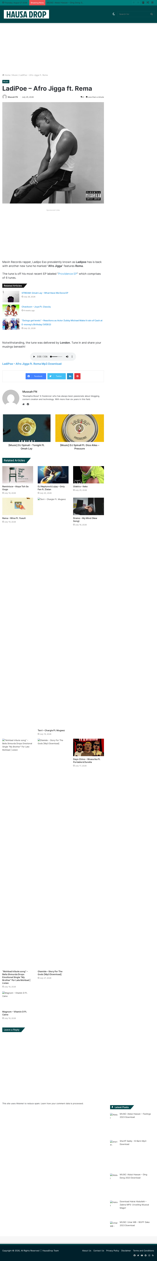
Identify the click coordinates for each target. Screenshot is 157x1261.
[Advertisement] (78, 47)
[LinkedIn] (70, 376)
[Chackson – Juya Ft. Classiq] (10, 310)
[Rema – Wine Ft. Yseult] (17, 506)
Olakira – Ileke (80, 486)
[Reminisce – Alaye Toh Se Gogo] (17, 474)
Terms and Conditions (143, 1250)
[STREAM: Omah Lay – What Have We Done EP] (10, 296)
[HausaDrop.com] (26, 14)
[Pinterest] (77, 376)
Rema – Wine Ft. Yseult (14, 518)
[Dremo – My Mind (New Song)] (88, 506)
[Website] (24, 404)
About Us (86, 1250)
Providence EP (67, 273)
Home (7, 75)
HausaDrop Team (50, 1250)
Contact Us (98, 1250)
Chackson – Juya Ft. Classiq (36, 306)
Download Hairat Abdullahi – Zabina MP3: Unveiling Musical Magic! (134, 1204)
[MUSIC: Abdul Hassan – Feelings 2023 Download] (114, 1124)
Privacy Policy (112, 1250)
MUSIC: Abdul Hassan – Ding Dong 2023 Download (71, 2)
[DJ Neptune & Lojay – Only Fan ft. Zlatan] (53, 474)
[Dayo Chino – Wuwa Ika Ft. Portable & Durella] (88, 747)
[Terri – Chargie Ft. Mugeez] (53, 612)
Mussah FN (13, 97)
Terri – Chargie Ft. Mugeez (51, 730)
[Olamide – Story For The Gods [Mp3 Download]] (53, 853)
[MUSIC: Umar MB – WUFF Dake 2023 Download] (114, 1227)
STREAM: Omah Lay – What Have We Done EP (45, 293)
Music (15, 75)
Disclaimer (126, 1250)
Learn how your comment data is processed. (62, 1103)
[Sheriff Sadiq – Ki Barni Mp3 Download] (114, 1154)
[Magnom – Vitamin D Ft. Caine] (17, 1000)
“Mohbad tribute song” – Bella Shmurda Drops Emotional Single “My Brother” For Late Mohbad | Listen (16, 977)
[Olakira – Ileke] (88, 474)
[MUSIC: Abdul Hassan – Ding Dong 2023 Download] (114, 1185)
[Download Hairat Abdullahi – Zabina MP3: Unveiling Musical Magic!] (114, 1209)
